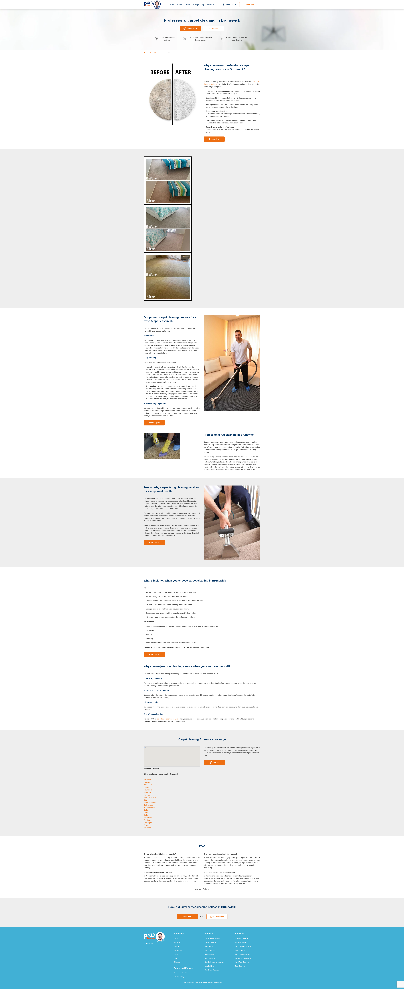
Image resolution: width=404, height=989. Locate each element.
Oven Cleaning (210, 950)
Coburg (146, 787)
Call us (216, 762)
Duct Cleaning (240, 966)
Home (171, 5)
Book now (250, 5)
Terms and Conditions (181, 973)
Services (179, 5)
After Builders (209, 966)
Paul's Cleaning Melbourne (211, 982)
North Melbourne (150, 802)
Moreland (147, 780)
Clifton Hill (147, 800)
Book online (213, 28)
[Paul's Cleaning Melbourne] (152, 5)
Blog (202, 5)
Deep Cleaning (210, 958)
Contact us (178, 950)
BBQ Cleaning (209, 954)
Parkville (147, 782)
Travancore (148, 790)
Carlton (146, 810)
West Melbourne (150, 797)
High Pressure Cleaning (243, 946)
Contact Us (210, 5)
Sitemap (177, 962)
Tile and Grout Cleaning (243, 958)
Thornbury (147, 795)
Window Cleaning (241, 942)
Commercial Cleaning (242, 954)
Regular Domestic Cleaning (214, 962)
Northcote (147, 792)
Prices (188, 5)
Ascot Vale (148, 818)
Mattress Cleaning (241, 938)
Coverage (195, 5)
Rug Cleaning (209, 946)
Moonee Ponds (149, 807)
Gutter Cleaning (240, 950)
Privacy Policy (179, 977)
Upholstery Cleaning (212, 970)
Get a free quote (154, 423)
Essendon (147, 828)
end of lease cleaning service (167, 719)
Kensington (148, 823)
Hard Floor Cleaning (242, 962)
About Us (177, 942)
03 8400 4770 (231, 5)
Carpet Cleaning (210, 942)
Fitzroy (146, 825)
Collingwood (148, 805)
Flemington (148, 820)
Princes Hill (148, 785)
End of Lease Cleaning (212, 938)
